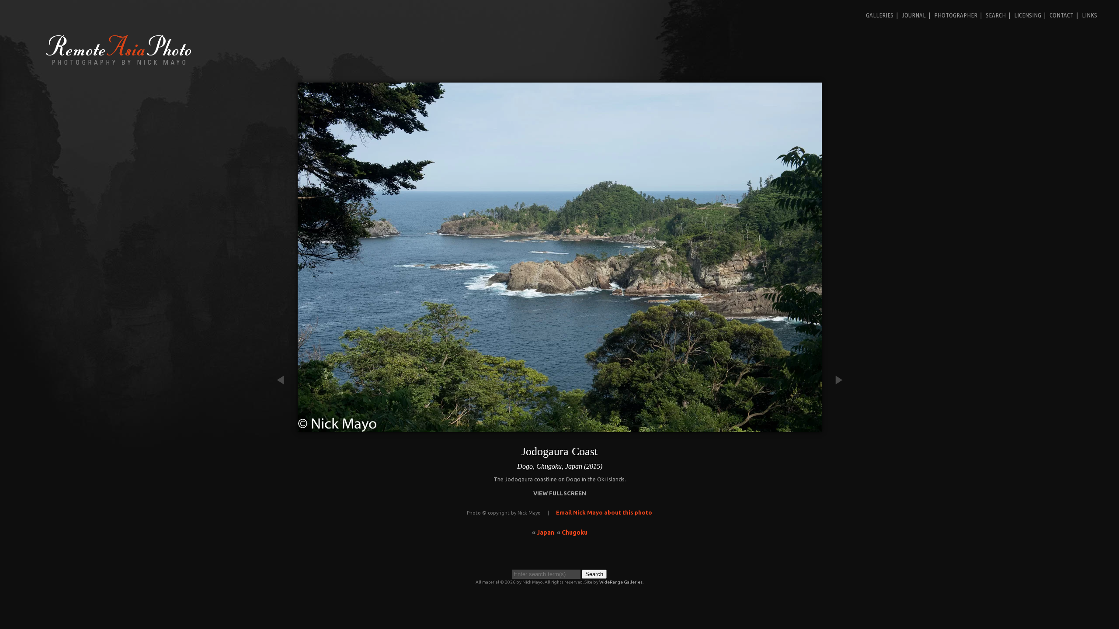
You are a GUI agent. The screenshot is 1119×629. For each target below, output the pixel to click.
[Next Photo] (835, 428)
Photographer (955, 15)
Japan (545, 532)
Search (996, 15)
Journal (914, 15)
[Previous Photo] (284, 428)
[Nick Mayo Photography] (119, 64)
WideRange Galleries (621, 582)
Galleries (879, 15)
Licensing (1027, 15)
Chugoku (574, 532)
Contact (1061, 15)
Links (1089, 15)
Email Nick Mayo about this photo (604, 512)
